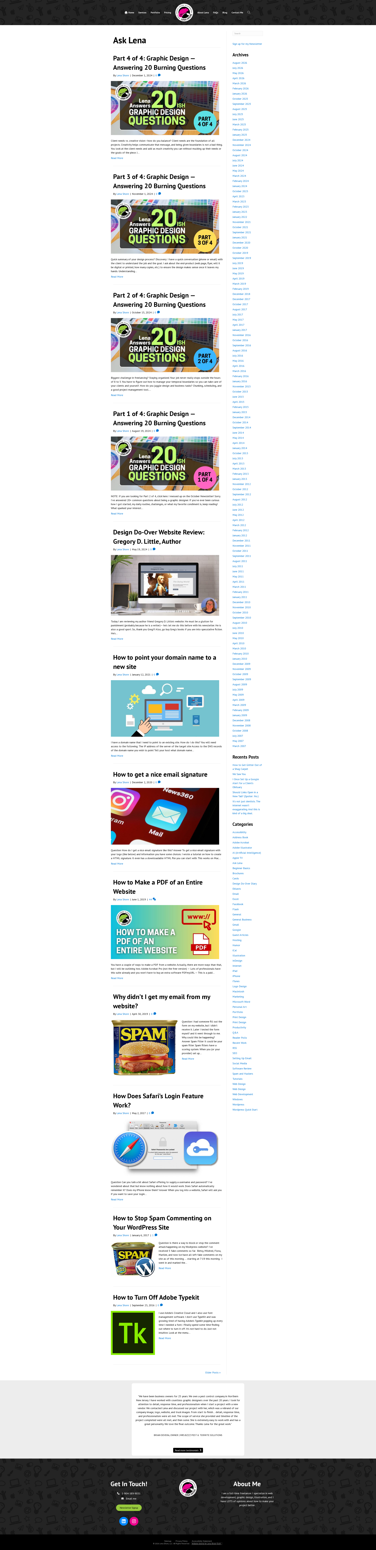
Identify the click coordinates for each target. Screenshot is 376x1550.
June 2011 (238, 571)
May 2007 (238, 741)
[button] (249, 12)
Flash (236, 909)
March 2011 (239, 586)
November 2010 (242, 607)
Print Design (239, 1017)
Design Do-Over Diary (245, 883)
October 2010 (240, 612)
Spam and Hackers (243, 1073)
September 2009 (242, 679)
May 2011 (238, 576)
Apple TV (238, 858)
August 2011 (240, 561)
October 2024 (240, 150)
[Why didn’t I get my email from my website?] (144, 1047)
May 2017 (238, 319)
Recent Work (239, 1042)
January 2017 (240, 330)
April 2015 (238, 401)
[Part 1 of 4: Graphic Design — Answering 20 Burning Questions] (165, 463)
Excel (236, 899)
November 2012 (242, 484)
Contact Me (237, 12)
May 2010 (238, 638)
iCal (235, 950)
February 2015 (241, 407)
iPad (235, 971)
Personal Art (240, 1007)
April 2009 (238, 699)
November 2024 (242, 145)
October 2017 (240, 304)
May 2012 (238, 515)
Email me (131, 1498)
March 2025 (239, 124)
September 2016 (242, 345)
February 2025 (241, 129)
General (237, 914)
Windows (238, 1099)
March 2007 (239, 746)
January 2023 (240, 211)
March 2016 (239, 371)
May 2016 (238, 360)
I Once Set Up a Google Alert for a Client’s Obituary (246, 783)
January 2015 (240, 412)
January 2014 (240, 448)
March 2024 (239, 175)
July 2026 (238, 68)
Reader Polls (240, 1037)
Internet (237, 965)
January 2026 (240, 93)
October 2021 (240, 227)
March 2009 (239, 705)
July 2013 (238, 458)
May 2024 (238, 170)
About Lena (203, 12)
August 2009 (240, 684)
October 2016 (240, 340)
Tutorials (237, 1078)
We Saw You (239, 774)
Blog (225, 12)
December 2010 (241, 602)
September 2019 (242, 258)
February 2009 (241, 710)
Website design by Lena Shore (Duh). (206, 1544)
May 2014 (238, 437)
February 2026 (241, 88)
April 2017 (238, 324)
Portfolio (155, 12)
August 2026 (240, 62)
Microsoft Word (241, 1001)
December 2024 (241, 139)
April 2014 (238, 443)
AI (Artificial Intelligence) (247, 852)
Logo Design (240, 986)
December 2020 (241, 242)
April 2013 (238, 463)
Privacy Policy (182, 1541)
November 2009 (242, 669)
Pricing (167, 12)
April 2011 (238, 581)
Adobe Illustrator (242, 847)
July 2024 (238, 160)
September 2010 (242, 617)
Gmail (236, 924)
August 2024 (240, 155)
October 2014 (240, 422)
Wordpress (238, 1104)
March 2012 (239, 525)
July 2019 (238, 263)
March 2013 (239, 468)
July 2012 (238, 504)
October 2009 (240, 674)
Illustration (239, 955)
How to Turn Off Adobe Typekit (156, 1297)
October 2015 (240, 391)
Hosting (237, 940)
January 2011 (240, 597)
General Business (242, 919)
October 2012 (240, 489)
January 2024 (240, 186)
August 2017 (240, 309)
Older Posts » (213, 1372)
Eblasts (237, 888)
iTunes (236, 981)
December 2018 (241, 294)
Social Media (240, 1063)
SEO (235, 1053)
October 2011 (240, 550)
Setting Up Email (242, 1058)
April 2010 (238, 643)
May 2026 (238, 73)
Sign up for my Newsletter (247, 44)
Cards (236, 878)
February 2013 (241, 473)
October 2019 (240, 253)
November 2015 (242, 386)
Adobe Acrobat (241, 842)
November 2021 (242, 222)
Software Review (242, 1068)
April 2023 (238, 196)
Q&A (235, 1032)
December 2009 (241, 664)
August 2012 (240, 499)
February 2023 (241, 206)
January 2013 (240, 479)
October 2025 (240, 98)
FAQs (215, 12)
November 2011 (242, 545)
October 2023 (240, 191)
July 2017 (238, 314)
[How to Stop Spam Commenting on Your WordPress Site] (133, 1258)
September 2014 (242, 427)
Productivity (239, 1027)
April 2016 (238, 366)
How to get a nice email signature (160, 774)
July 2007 (238, 735)
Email (236, 894)
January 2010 (240, 658)
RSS (235, 1048)
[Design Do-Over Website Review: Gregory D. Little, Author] (165, 585)
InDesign (237, 960)
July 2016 (238, 355)
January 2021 (240, 237)
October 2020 (240, 247)
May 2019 (238, 273)
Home (131, 12)
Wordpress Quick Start (245, 1109)
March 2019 (239, 283)
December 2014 (241, 417)
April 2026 (238, 78)
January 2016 (240, 381)
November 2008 (242, 725)
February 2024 (241, 181)
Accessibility (239, 832)
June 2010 (238, 633)
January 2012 (240, 535)
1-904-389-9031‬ (131, 1493)
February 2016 (241, 376)
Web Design (239, 1084)
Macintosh (238, 991)
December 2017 (241, 299)
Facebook (238, 904)
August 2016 (240, 350)
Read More (117, 158)
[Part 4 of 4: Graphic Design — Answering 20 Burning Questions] (165, 107)
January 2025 (240, 134)
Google (237, 929)
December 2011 (241, 540)
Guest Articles (240, 935)
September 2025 (242, 104)
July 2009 (238, 689)
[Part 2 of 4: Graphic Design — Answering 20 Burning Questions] (165, 344)
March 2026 (239, 83)
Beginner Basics (241, 868)
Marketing (238, 996)
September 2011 (242, 556)
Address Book (240, 837)
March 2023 (239, 201)
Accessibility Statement (202, 1541)
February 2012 (241, 530)
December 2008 (241, 720)
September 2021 (242, 232)
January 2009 (240, 715)
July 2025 (238, 114)
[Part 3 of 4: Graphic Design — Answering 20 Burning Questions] (165, 226)
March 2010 (239, 648)
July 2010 (238, 628)
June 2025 (238, 119)
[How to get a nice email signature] (165, 816)
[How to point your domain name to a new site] (165, 708)
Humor (236, 945)
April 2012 (238, 520)
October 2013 (240, 453)
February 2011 (241, 592)
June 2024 (238, 165)
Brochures (238, 873)
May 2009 (238, 694)
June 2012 (238, 509)
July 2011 (238, 566)
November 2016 (242, 335)
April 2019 (238, 278)
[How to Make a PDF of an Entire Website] (165, 931)
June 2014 (238, 432)
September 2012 (242, 494)
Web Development (243, 1094)
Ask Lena (237, 863)
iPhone (236, 976)
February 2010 (241, 653)
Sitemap (167, 1541)
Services (142, 12)
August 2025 (240, 109)
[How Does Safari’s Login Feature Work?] (165, 1147)
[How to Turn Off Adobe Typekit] (133, 1332)
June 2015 (238, 396)
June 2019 (238, 268)
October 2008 (240, 730)
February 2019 (241, 288)
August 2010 (240, 622)
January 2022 (240, 217)
